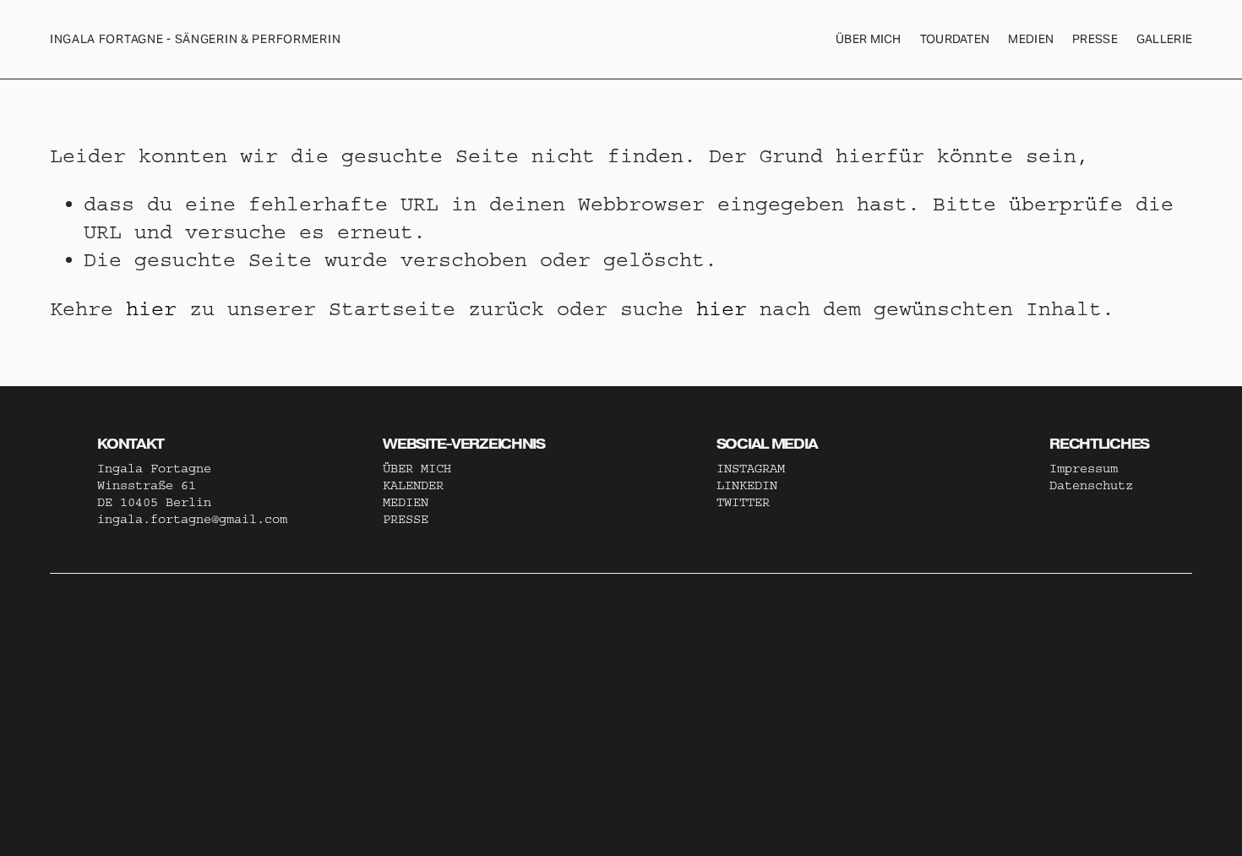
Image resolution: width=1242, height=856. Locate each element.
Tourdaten (955, 38)
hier (151, 308)
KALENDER (413, 485)
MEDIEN (405, 502)
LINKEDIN (746, 485)
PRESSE (405, 519)
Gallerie (1164, 38)
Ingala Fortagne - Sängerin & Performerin (195, 38)
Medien (1031, 38)
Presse (1095, 38)
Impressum (1083, 468)
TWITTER (743, 502)
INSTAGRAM (750, 468)
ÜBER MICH (869, 38)
